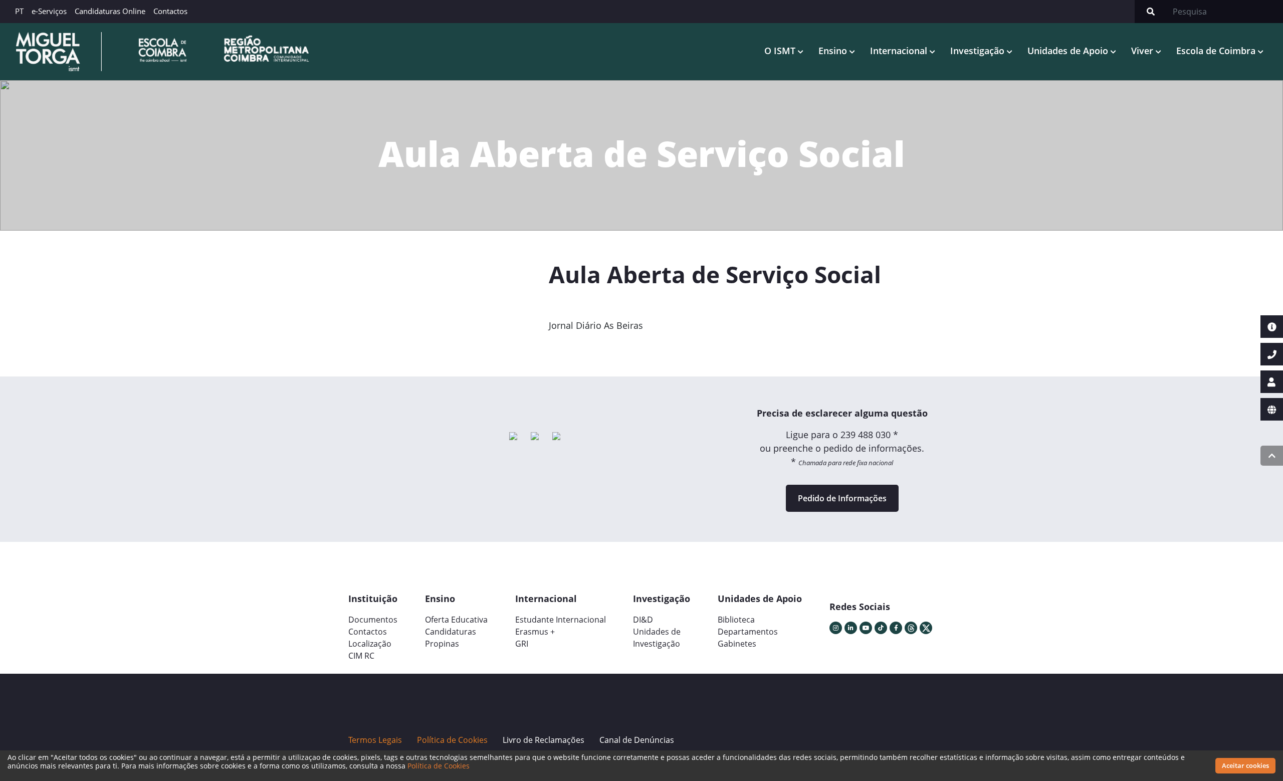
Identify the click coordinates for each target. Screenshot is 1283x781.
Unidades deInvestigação (657, 637)
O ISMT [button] (781, 51)
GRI (521, 643)
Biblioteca (736, 619)
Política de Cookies (438, 765)
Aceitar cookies (1245, 765)
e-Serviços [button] (49, 11)
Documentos (372, 619)
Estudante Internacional (560, 619)
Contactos (170, 11)
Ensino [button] (833, 51)
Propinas (442, 643)
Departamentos (748, 631)
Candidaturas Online (110, 11)
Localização (369, 643)
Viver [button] (1143, 51)
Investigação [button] (978, 51)
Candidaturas (450, 631)
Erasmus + (535, 631)
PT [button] (19, 11)
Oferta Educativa (456, 619)
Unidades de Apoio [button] (1069, 51)
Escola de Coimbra (1217, 51)
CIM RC (361, 655)
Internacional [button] (900, 51)
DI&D (643, 619)
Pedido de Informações (842, 498)
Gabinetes (737, 643)
